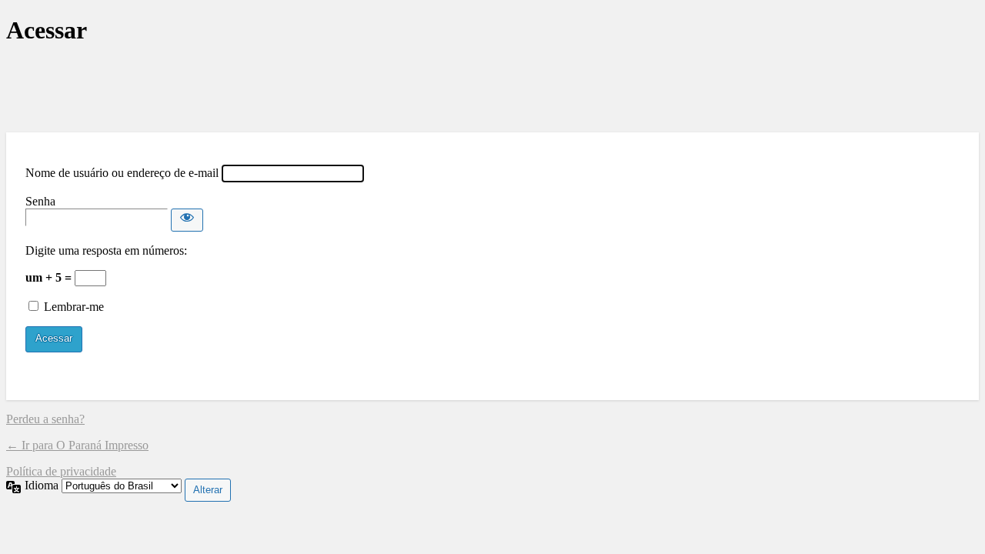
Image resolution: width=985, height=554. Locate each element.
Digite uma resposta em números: (106, 250)
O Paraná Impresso (492, 89)
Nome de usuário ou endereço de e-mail (122, 172)
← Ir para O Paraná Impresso (77, 445)
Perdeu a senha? (45, 419)
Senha (40, 201)
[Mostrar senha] (187, 220)
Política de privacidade (61, 471)
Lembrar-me (74, 306)
